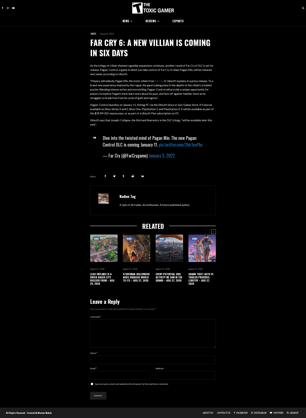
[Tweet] (114, 176)
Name (93, 353)
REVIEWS (151, 21)
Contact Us (223, 412)
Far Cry (159, 81)
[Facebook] (2, 8)
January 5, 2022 (162, 155)
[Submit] (132, 176)
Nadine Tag (128, 196)
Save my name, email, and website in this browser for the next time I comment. (132, 384)
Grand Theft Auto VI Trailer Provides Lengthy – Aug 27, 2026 (200, 278)
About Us (208, 412)
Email (93, 368)
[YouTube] (13, 8)
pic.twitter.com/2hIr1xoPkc (181, 144)
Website (160, 368)
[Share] (105, 176)
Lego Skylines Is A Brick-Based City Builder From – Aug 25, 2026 (102, 278)
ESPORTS (178, 21)
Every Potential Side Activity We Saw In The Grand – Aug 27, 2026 (169, 277)
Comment (95, 316)
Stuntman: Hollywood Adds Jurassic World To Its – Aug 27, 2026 (136, 277)
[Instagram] (7, 8)
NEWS (126, 21)
